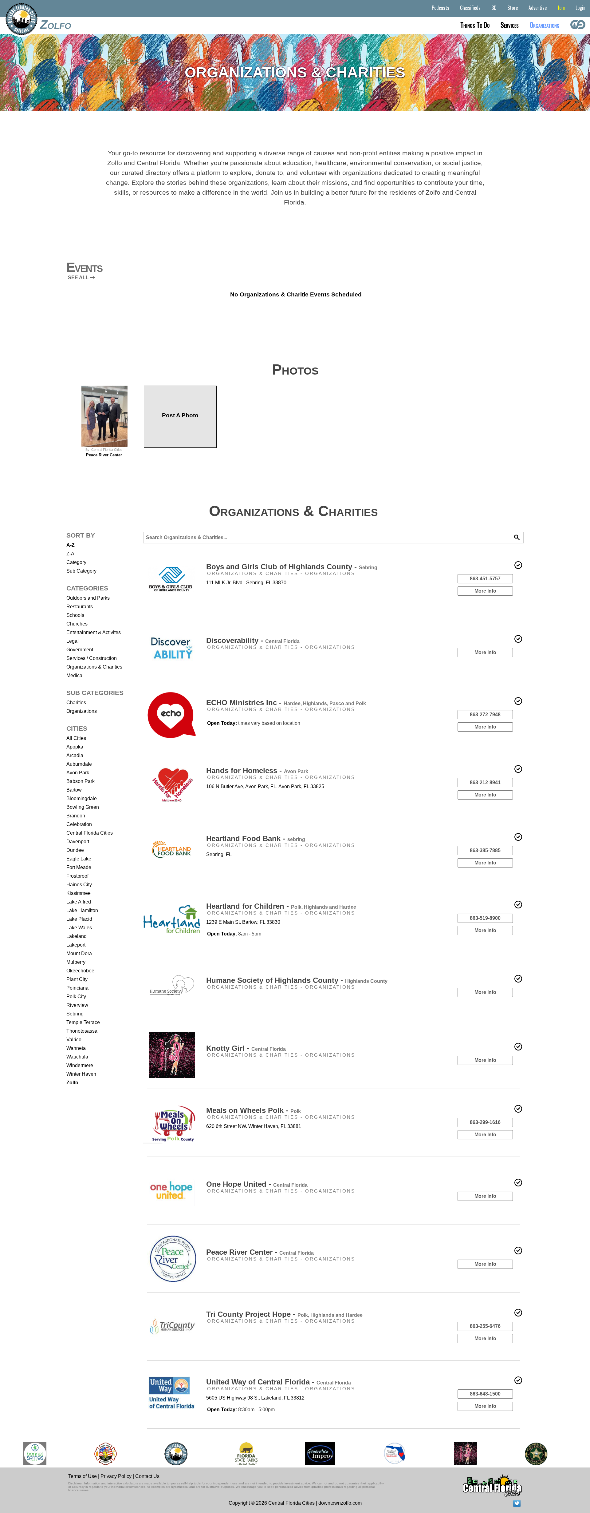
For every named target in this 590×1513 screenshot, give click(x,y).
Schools (75, 615)
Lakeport (75, 944)
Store (512, 7)
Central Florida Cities (89, 833)
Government (79, 649)
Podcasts (440, 7)
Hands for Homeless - (257, 770)
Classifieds (470, 7)
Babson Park (80, 781)
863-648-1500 (485, 1393)
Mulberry (75, 962)
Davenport (77, 841)
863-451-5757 (485, 578)
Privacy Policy (116, 1476)
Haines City (79, 884)
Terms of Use (82, 1476)
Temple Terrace (83, 1022)
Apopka (74, 746)
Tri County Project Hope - (284, 1314)
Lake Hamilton (82, 910)
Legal (72, 641)
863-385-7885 (485, 850)
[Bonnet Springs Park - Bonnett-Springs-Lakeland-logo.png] (34, 1453)
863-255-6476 (485, 1326)
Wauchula (77, 1056)
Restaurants (79, 606)
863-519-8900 (485, 918)
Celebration (79, 824)
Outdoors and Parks (88, 598)
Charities (76, 702)
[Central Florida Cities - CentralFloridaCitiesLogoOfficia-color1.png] (175, 1453)
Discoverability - (253, 640)
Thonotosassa (81, 1031)
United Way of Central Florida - (278, 1382)
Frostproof (77, 876)
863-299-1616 (485, 1122)
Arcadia (74, 755)
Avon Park (77, 772)
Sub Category (81, 571)
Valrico (73, 1039)
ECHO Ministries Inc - (286, 702)
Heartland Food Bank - (255, 838)
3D (494, 7)
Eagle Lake (78, 858)
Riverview (77, 1005)
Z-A (70, 553)
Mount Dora (79, 953)
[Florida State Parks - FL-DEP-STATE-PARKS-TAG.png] (246, 1453)
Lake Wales (79, 927)
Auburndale (79, 764)
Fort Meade (78, 867)
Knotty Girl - (246, 1048)
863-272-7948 (485, 714)
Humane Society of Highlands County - (296, 980)
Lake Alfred (78, 901)
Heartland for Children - (281, 906)
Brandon (75, 815)
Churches (77, 623)
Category (76, 562)
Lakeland (76, 936)
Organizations (81, 711)
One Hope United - (257, 1184)
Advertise (538, 7)
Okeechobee (80, 970)
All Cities (76, 738)
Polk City (76, 996)
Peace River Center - (260, 1252)
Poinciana (77, 988)
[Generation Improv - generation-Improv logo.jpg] (320, 1453)
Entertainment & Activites (93, 632)
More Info (485, 591)
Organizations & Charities (94, 666)
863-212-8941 (485, 782)
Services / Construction (91, 658)
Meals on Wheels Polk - (253, 1110)
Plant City (77, 979)
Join (561, 7)
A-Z (70, 545)
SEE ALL (79, 277)
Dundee (75, 850)
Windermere (79, 1065)
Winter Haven (81, 1074)
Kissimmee (78, 893)
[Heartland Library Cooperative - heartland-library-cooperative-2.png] (394, 1453)
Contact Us (147, 1476)
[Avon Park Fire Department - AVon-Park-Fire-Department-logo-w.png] (105, 1453)
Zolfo (55, 24)
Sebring (75, 1013)
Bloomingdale (81, 798)
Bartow (74, 789)
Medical (75, 675)
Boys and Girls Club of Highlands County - (291, 566)
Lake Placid (79, 919)
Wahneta (76, 1048)
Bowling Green (82, 807)
